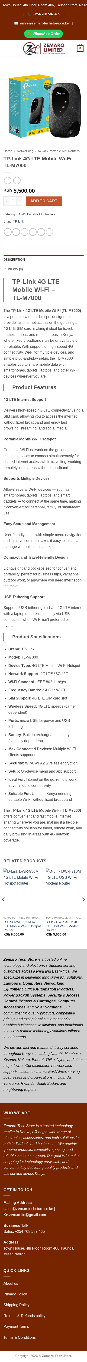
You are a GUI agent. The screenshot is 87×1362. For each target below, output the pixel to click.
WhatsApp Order (46, 34)
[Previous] (3, 908)
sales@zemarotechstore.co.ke (44, 23)
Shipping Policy (16, 1305)
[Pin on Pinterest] (41, 232)
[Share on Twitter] (24, 232)
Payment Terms (16, 1326)
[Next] (83, 908)
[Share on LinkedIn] (49, 232)
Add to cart (44, 201)
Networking (25, 151)
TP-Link (18, 221)
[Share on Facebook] (16, 232)
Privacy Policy (15, 1294)
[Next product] (7, 180)
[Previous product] (16, 180)
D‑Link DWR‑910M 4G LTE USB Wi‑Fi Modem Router (63, 926)
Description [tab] (14, 259)
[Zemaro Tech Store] (43, 48)
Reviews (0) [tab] (13, 269)
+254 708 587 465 (46, 14)
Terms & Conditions (20, 1337)
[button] (6, 48)
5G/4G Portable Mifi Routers (59, 151)
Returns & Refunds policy (24, 1316)
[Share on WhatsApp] (8, 232)
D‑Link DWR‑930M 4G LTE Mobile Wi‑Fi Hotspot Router (22, 926)
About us (11, 1283)
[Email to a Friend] (33, 232)
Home (7, 151)
